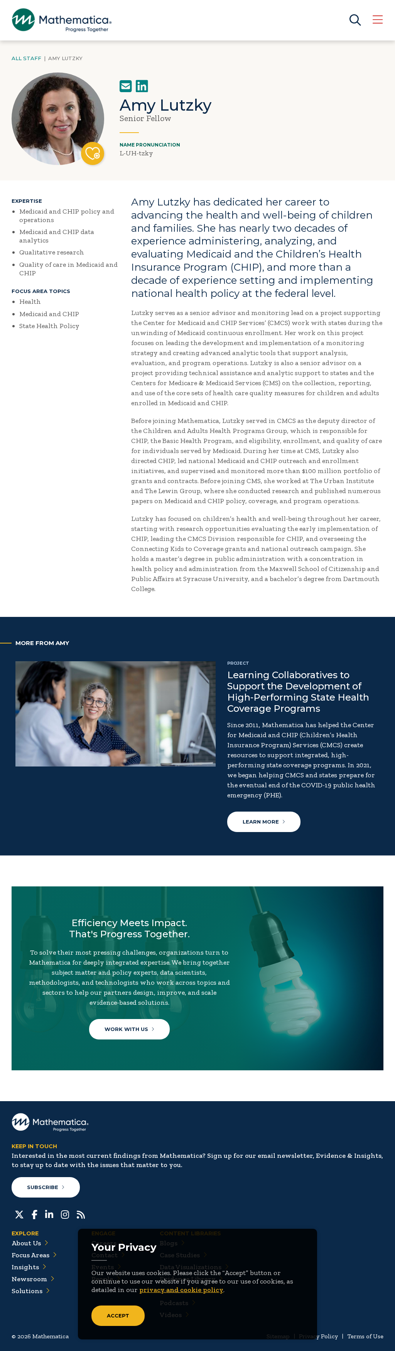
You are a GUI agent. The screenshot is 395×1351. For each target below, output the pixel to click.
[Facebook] (34, 1213)
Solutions (27, 1291)
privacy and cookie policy (181, 1289)
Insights (25, 1267)
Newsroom (29, 1279)
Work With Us (126, 1029)
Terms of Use (365, 1336)
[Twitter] (19, 1213)
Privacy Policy (318, 1336)
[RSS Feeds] (81, 1213)
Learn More (261, 822)
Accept (118, 1315)
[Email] (126, 86)
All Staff (26, 58)
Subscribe (42, 1187)
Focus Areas (30, 1255)
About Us (26, 1243)
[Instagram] (65, 1213)
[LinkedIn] (142, 86)
